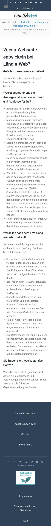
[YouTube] (31, 3)
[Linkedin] (26, 3)
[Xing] (15, 3)
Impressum (25, 496)
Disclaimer (25, 510)
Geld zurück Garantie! (25, 8)
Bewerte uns (25, 444)
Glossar (25, 434)
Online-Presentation (25, 413)
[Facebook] (10, 3)
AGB (25, 520)
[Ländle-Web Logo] (25, 14)
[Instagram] (36, 3)
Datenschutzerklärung (25, 506)
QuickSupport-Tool (25, 423)
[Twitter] (20, 3)
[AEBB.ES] (41, 3)
